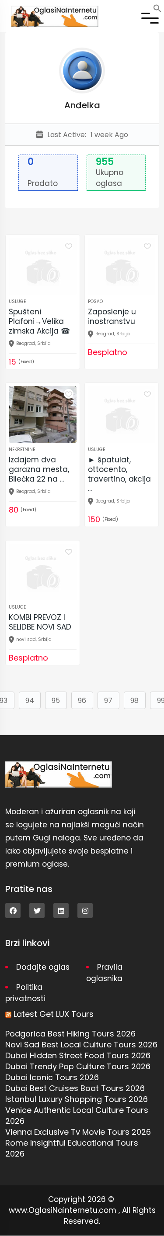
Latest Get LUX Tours (54, 1014)
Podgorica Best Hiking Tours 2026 (70, 1033)
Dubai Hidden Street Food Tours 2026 (77, 1055)
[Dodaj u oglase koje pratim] (68, 246)
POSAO (95, 301)
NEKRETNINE (22, 449)
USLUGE (17, 301)
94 (29, 700)
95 (56, 700)
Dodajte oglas (43, 967)
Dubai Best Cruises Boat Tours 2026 (75, 1088)
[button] (157, 7)
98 (134, 700)
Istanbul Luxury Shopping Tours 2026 (76, 1099)
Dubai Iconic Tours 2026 (52, 1077)
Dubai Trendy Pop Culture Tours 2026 (77, 1066)
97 (108, 700)
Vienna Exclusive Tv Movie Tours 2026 (78, 1131)
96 (82, 700)
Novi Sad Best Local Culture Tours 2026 (81, 1044)
